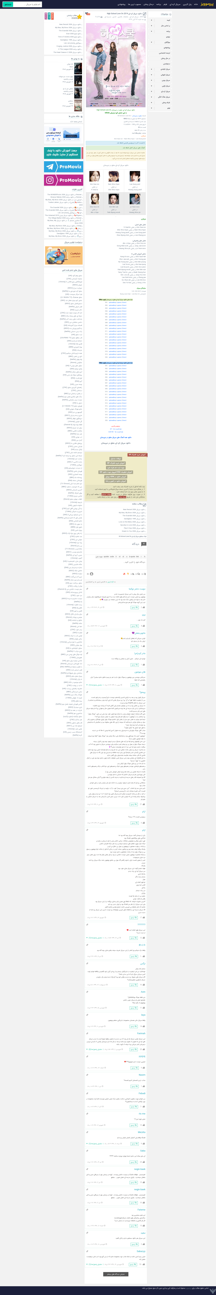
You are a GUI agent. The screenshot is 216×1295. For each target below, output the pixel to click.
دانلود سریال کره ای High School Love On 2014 (124, 13)
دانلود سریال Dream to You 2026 (133, 531)
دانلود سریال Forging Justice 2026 (63, 46)
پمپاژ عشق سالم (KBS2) (74, 676)
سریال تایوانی (160, 75)
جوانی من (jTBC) (76, 539)
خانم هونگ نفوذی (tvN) (74, 409)
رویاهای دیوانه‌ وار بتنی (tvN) (72, 375)
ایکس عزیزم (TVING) (74, 496)
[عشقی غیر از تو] (78, 98)
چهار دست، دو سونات (66, 76)
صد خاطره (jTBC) (76, 536)
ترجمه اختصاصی (164, 53)
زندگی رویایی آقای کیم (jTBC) (72, 508)
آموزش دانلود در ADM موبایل (116, 476)
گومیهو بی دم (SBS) (75, 412)
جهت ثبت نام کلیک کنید (115, 467)
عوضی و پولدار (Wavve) (74, 617)
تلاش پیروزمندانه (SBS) (74, 592)
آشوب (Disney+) (76, 558)
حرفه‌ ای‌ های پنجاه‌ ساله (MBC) (71, 316)
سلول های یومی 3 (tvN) (74, 365)
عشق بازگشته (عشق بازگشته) (72, 716)
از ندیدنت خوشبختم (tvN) (73, 468)
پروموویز (189, 1288)
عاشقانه (125, 17)
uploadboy (112, 303)
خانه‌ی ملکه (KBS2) (75, 570)
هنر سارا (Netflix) (76, 434)
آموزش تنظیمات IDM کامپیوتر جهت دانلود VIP (116, 472)
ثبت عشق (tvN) (76, 334)
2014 (142, 17)
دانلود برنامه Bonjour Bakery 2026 (62, 197)
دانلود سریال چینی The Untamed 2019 (58, 215)
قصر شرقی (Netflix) (75, 306)
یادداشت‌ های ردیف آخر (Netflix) (71, 319)
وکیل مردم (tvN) (76, 449)
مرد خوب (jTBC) (76, 595)
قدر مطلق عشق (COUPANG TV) (71, 337)
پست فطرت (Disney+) (74, 604)
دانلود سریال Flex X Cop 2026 (134, 528)
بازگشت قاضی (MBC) (75, 431)
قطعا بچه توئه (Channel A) (73, 424)
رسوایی (70, 101)
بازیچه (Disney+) (76, 502)
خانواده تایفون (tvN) (75, 505)
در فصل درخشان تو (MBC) (73, 393)
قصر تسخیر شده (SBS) (74, 670)
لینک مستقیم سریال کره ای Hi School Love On (132, 536)
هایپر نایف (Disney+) (75, 729)
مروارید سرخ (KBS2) (75, 288)
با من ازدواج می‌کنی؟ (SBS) (72, 514)
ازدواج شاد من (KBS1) (74, 726)
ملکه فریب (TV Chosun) (73, 549)
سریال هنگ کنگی (160, 97)
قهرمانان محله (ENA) (75, 480)
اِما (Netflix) (78, 601)
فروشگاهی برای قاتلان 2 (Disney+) (70, 281)
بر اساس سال (160, 25)
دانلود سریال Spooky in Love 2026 (132, 525)
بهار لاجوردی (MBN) (75, 347)
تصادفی (46, 16)
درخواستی (166, 63)
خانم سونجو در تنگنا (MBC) (73, 682)
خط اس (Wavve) (76, 626)
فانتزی (120, 17)
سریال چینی (160, 80)
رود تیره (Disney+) (75, 542)
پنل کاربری (187, 4)
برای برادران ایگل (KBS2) (73, 614)
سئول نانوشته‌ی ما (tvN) (74, 648)
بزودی (168, 36)
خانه (196, 4)
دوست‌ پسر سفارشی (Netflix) (72, 400)
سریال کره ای (175, 4)
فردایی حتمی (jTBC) (75, 446)
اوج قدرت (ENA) (76, 378)
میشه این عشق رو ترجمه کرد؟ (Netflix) (69, 455)
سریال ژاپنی (160, 86)
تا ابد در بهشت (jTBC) (74, 685)
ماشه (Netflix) (77, 623)
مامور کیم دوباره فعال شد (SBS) (71, 300)
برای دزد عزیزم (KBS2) (74, 427)
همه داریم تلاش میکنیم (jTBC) (71, 353)
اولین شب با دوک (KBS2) (73, 635)
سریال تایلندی (160, 69)
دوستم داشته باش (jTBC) (73, 452)
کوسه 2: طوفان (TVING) (74, 698)
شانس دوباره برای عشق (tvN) (72, 660)
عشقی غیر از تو (68, 88)
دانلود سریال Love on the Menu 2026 (132, 522)
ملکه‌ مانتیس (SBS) (75, 564)
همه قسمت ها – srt (116, 429)
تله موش (70, 64)
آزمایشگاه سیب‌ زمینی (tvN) (72, 732)
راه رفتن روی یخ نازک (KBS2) (72, 533)
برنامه (158, 4)
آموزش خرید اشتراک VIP (115, 463)
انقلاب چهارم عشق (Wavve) (73, 499)
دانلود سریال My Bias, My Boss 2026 (132, 512)
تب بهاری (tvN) (77, 437)
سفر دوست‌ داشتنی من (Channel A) (70, 589)
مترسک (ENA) (77, 350)
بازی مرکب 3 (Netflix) (74, 651)
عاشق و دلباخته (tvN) (75, 620)
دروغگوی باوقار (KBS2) (74, 418)
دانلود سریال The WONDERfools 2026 (60, 194)
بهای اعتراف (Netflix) (75, 493)
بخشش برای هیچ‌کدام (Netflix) (71, 673)
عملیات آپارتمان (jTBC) (74, 278)
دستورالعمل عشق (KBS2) (73, 303)
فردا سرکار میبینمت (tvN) (73, 294)
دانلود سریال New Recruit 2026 (134, 509)
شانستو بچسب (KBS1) (74, 552)
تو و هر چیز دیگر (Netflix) (73, 580)
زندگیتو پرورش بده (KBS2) (73, 328)
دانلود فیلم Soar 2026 (63, 33)
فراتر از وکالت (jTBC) (75, 586)
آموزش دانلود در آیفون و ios (116, 481)
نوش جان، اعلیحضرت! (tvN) (72, 561)
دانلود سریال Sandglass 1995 (134, 519)
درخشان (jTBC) (76, 390)
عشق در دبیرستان (137, 116)
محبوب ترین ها (134, 4)
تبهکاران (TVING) (76, 465)
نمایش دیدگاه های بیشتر (116, 1274)
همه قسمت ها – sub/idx (115, 432)
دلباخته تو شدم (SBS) (74, 341)
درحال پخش (149, 4)
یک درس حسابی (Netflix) (73, 331)
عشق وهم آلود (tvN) (75, 275)
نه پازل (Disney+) (76, 679)
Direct (124, 303)
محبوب (49, 16)
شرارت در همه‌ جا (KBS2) (73, 710)
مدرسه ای (107, 17)
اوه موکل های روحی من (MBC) (71, 654)
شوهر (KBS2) (77, 285)
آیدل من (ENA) (77, 440)
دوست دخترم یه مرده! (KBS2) (72, 598)
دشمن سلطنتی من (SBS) (73, 322)
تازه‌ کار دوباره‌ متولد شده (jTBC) (71, 313)
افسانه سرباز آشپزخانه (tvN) (73, 325)
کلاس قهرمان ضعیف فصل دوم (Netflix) (69, 704)
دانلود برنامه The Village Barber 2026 (61, 218)
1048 (88, 14)
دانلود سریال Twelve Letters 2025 (65, 203)
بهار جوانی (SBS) (76, 645)
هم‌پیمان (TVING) (76, 657)
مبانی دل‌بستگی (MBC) (74, 691)
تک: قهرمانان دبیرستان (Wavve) (71, 663)
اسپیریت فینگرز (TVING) (73, 511)
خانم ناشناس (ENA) (75, 521)
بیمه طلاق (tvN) (76, 701)
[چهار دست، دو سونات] (78, 86)
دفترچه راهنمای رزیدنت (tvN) (72, 688)
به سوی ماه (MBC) (75, 524)
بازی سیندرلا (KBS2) (75, 707)
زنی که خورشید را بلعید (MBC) (72, 486)
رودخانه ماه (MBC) (76, 477)
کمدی (114, 17)
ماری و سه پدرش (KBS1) (73, 415)
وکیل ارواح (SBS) (76, 369)
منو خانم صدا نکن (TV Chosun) (71, 483)
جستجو (8, 4)
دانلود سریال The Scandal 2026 (133, 515)
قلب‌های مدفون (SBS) (74, 723)
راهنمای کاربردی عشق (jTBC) (72, 387)
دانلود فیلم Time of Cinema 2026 (63, 37)
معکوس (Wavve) (76, 362)
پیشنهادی (121, 4)
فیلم (165, 4)
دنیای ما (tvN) (77, 403)
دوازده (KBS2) (77, 573)
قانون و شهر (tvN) (76, 611)
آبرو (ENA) (78, 381)
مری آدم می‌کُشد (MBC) (74, 576)
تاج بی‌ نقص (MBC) (75, 356)
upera (119, 303)
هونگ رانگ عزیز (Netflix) (73, 694)
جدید (52, 16)
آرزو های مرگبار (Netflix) (74, 372)
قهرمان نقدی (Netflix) (74, 471)
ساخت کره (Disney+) (75, 459)
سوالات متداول (116, 458)
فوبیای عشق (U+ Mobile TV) (72, 406)
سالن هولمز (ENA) (76, 639)
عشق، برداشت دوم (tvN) (74, 583)
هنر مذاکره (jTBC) (76, 719)
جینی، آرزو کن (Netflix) (74, 555)
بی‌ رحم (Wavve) (76, 545)
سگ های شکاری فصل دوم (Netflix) (70, 396)
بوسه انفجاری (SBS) (75, 474)
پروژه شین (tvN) (76, 530)
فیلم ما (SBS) (77, 632)
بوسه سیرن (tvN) (76, 384)
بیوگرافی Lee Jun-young (63, 43)
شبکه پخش (160, 102)
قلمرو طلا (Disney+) (75, 344)
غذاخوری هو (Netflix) (74, 713)
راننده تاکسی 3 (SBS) (74, 462)
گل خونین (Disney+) (75, 421)
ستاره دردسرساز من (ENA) (73, 567)
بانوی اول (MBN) (76, 527)
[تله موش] (78, 74)
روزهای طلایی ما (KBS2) (73, 443)
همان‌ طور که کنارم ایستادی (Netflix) (70, 518)
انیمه (160, 20)
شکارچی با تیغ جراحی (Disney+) (71, 642)
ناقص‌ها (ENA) (77, 608)
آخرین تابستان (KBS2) (74, 490)
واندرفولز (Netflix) (76, 359)
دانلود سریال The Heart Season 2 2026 (63, 52)
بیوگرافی (160, 42)
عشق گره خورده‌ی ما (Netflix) (72, 291)
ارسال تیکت (122, 497)
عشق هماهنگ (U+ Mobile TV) (71, 297)
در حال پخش (165, 58)
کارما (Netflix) (77, 735)
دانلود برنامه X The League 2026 (63, 49)
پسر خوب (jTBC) (76, 629)
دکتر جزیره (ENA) (76, 310)
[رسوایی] (78, 111)
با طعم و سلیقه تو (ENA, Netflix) (71, 667)
